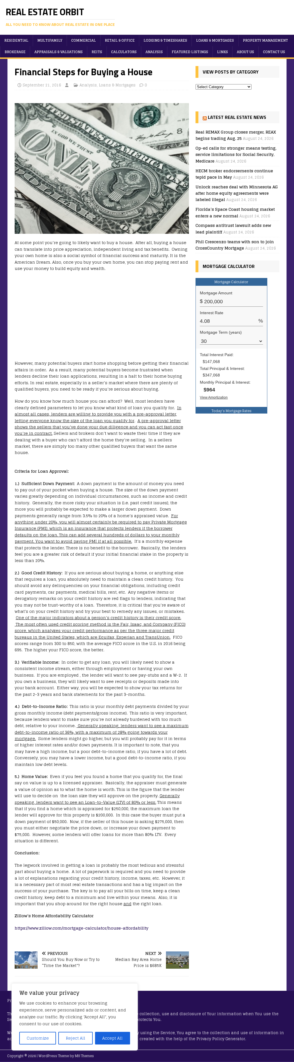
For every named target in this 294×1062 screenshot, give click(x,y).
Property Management (265, 40)
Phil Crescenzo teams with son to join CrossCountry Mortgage (235, 245)
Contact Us (274, 52)
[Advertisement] (102, 317)
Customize (38, 1038)
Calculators (124, 52)
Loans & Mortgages (215, 40)
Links (222, 52)
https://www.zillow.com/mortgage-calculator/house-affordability (81, 928)
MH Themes (84, 1056)
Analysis (88, 85)
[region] (74, 1017)
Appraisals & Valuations (58, 52)
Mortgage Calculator (231, 282)
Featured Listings (190, 52)
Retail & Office (120, 40)
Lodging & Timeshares (165, 40)
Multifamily (49, 40)
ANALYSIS (154, 52)
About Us (245, 52)
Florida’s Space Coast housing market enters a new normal (235, 212)
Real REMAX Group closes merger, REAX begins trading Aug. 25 (236, 135)
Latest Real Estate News (237, 117)
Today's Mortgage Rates (232, 411)
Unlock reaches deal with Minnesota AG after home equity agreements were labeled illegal (237, 193)
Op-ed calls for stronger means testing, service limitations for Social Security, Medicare (236, 154)
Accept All (112, 1038)
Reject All (75, 1038)
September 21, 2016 (42, 85)
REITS (97, 52)
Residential (16, 40)
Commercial (83, 40)
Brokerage (15, 52)
